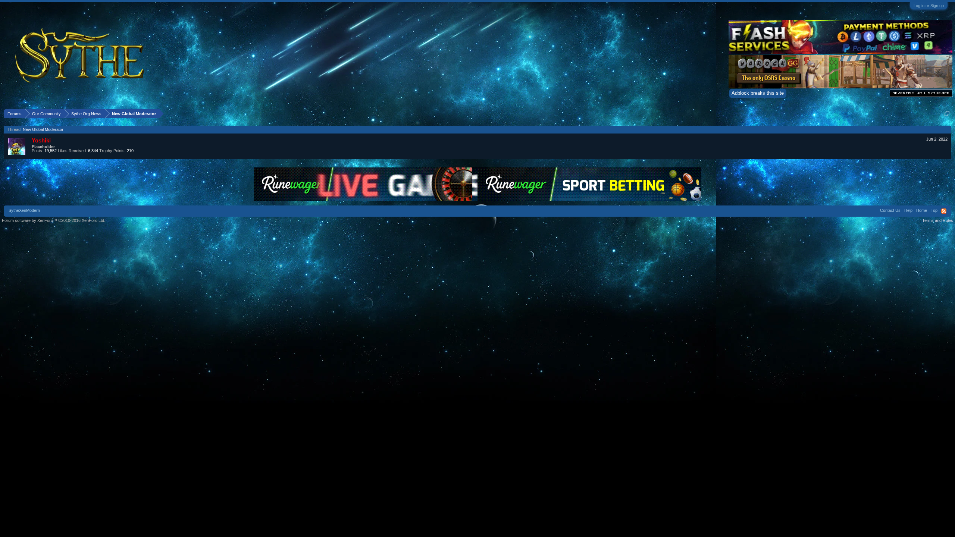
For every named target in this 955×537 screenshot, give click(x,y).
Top (934, 210)
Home (921, 210)
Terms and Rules (937, 220)
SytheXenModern (24, 210)
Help (908, 210)
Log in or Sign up (929, 5)
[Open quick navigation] (947, 113)
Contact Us (890, 210)
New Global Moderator (43, 129)
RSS (943, 211)
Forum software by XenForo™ (53, 220)
